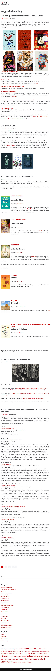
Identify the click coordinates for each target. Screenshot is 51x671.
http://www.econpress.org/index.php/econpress (11, 440)
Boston (12, 651)
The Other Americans (6, 79)
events (27, 653)
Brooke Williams (5, 18)
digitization (10, 653)
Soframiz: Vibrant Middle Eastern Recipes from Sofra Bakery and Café (17, 100)
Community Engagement (6, 594)
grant (36, 653)
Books (9, 651)
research (19, 659)
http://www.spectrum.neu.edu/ (7, 519)
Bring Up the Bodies (18, 219)
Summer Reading (23, 662)
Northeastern (31, 656)
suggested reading (16, 662)
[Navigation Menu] (48, 3)
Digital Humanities (5, 603)
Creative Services (5, 598)
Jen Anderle (4, 179)
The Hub (12, 130)
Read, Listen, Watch (5, 620)
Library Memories (5, 607)
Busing (33, 651)
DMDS (14, 653)
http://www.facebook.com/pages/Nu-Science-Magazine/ (13, 506)
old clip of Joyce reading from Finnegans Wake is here (24, 393)
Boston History (17, 651)
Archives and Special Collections (8, 589)
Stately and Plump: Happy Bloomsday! (15, 359)
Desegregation (44, 651)
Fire (12, 257)
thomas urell (4, 361)
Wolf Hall (40, 230)
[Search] (48, 580)
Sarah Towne (4, 128)
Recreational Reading (10, 659)
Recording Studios (5, 623)
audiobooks (4, 651)
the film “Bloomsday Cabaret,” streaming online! (33, 398)
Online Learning (4, 611)
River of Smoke (17, 196)
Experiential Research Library (7, 605)
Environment (24, 653)
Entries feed (3, 636)
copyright (35, 651)
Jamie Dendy (20, 281)
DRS (16, 653)
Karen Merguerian (22, 306)
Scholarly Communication (6, 625)
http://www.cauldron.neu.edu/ (7, 428)
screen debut (13, 96)
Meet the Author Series (20, 656)
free (34, 653)
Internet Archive (22, 430)
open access (40, 656)
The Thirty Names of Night (7, 108)
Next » (14, 567)
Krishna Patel (20, 252)
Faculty (30, 653)
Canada (14, 275)
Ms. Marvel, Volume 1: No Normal (8, 91)
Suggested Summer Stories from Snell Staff (17, 177)
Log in (2, 634)
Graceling (15, 245)
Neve (20, 669)
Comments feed (4, 638)
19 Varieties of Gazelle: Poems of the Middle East (12, 86)
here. (49, 310)
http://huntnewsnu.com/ (6, 464)
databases (39, 651)
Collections (3, 591)
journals (40, 653)
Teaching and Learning (6, 627)
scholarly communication (30, 659)
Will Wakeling (20, 203)
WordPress (29, 669)
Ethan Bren (19, 227)
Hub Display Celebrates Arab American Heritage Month (22, 16)
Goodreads (35, 83)
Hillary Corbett (5, 414)
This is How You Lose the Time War (9, 71)
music (25, 656)
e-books (19, 653)
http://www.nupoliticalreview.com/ (8, 485)
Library (3, 656)
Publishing (3, 618)
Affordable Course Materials (7, 587)
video (31, 662)
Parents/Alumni (4, 616)
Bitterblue (33, 256)
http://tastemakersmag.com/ (7, 537)
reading (2, 659)
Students (10, 662)
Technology (28, 662)
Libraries (44, 653)
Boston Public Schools (26, 651)
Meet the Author (11, 656)
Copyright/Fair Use (5, 596)
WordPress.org (4, 641)
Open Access (4, 614)
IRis (37, 653)
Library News (4, 609)
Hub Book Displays (8, 126)
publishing (47, 656)
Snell (40, 659)
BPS (31, 651)
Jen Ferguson (20, 332)
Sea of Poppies (30, 208)
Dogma (14, 301)
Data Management (5, 600)
